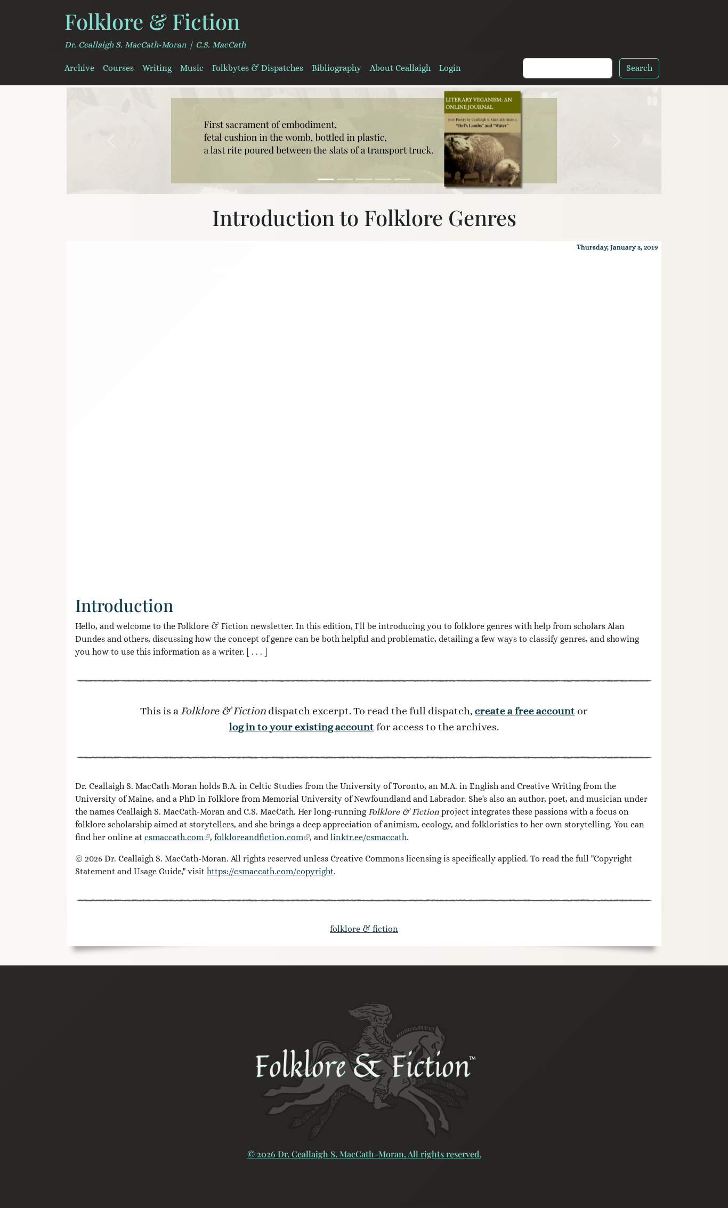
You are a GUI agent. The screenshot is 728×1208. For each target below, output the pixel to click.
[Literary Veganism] (326, 179)
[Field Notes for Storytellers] (345, 179)
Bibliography (336, 68)
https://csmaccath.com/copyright (270, 871)
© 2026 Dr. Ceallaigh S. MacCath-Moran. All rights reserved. (364, 1153)
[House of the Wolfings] (383, 179)
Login (450, 68)
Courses (118, 68)
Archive (79, 68)
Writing (157, 68)
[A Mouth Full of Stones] (364, 179)
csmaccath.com (174, 837)
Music (192, 68)
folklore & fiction (364, 929)
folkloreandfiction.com (258, 837)
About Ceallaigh (400, 68)
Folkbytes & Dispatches (257, 68)
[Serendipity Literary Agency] (402, 179)
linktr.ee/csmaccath (368, 837)
